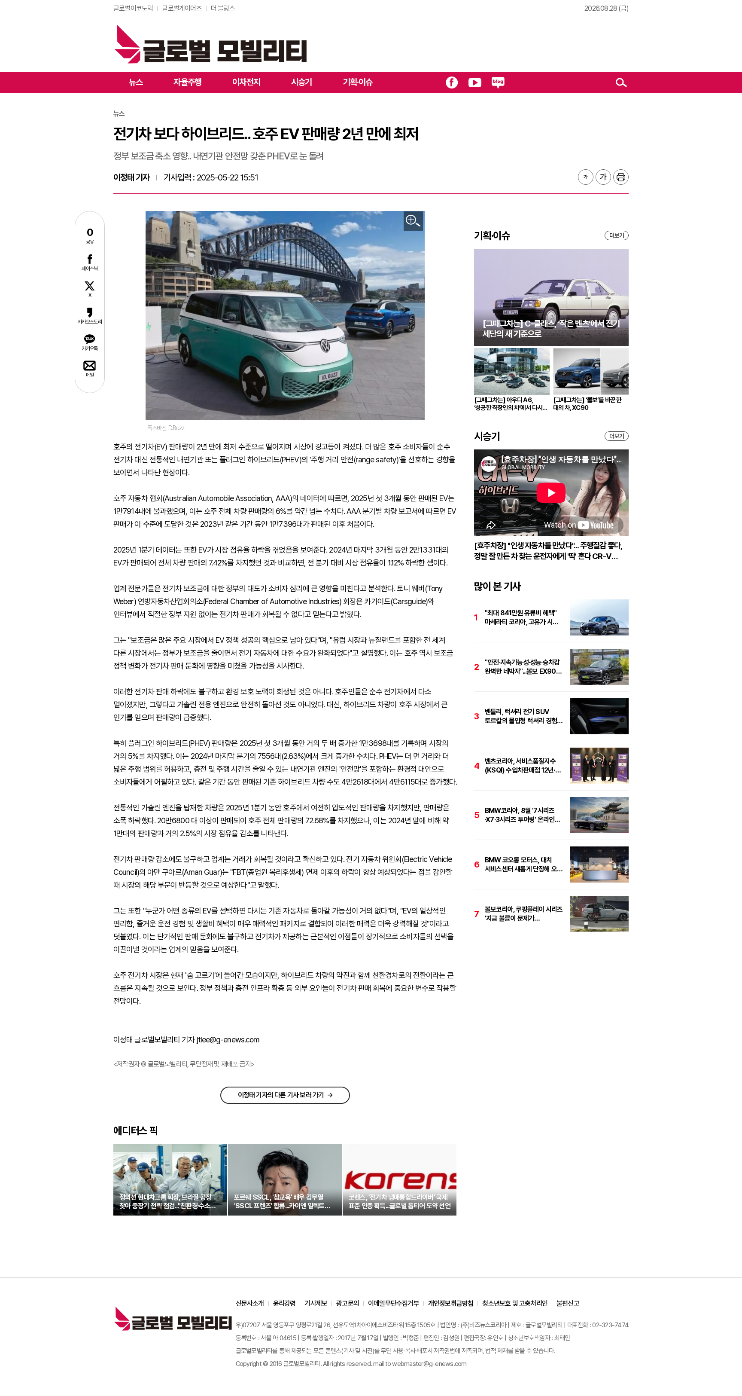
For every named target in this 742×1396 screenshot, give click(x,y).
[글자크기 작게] (585, 177)
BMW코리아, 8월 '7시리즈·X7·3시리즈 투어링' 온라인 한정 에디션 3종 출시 (519, 815)
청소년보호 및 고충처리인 (514, 1303)
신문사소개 (250, 1303)
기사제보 (315, 1303)
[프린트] (621, 177)
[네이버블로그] (498, 82)
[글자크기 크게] (603, 177)
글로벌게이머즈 (181, 8)
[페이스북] (451, 82)
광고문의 (347, 1303)
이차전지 (246, 82)
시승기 (301, 82)
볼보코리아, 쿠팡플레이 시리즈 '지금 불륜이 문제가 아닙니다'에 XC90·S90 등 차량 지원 (524, 914)
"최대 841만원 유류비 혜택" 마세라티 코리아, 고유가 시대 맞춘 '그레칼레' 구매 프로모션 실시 (522, 617)
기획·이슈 (358, 82)
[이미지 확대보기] (413, 221)
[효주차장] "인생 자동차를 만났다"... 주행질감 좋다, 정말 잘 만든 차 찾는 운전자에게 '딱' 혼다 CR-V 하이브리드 (548, 551)
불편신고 (567, 1303)
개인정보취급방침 (451, 1303)
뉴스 (136, 82)
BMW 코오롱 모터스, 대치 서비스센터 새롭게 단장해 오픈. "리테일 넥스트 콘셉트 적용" (524, 865)
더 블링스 (223, 8)
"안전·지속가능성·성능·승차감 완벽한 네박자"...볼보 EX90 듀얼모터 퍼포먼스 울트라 (522, 667)
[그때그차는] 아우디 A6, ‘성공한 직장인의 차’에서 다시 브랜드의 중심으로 (508, 404)
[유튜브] (475, 82)
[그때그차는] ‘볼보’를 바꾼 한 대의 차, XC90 (587, 404)
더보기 (616, 235)
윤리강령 (284, 1303)
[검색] (621, 82)
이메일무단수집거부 (393, 1303)
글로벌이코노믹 (133, 8)
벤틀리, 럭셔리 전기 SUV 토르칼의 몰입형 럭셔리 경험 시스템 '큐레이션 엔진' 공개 (521, 716)
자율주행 (187, 82)
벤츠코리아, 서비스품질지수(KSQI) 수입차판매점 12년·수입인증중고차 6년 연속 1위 (521, 766)
